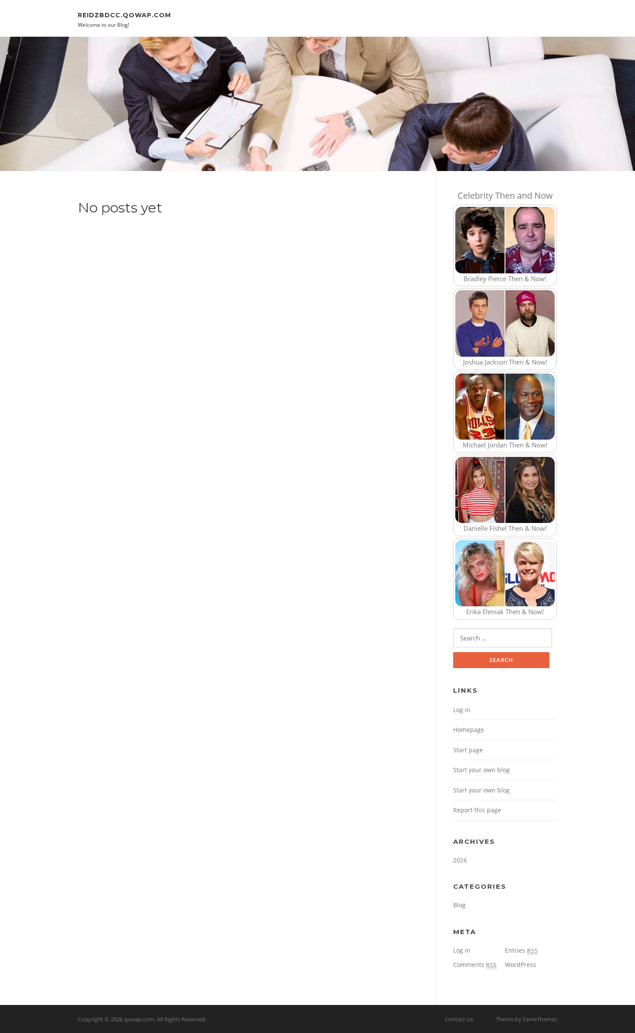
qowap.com (139, 1019)
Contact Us (459, 1019)
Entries (521, 950)
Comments (475, 964)
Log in (461, 710)
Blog (459, 905)
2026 (460, 860)
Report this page (477, 810)
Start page (468, 750)
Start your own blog (481, 770)
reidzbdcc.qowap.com (124, 15)
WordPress (520, 964)
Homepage (468, 730)
